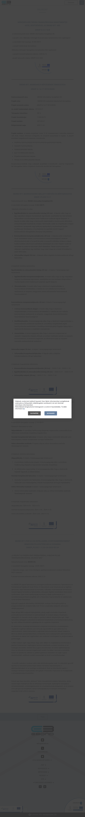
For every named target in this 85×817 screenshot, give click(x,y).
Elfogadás (51, 413)
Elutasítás (34, 413)
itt (24, 409)
